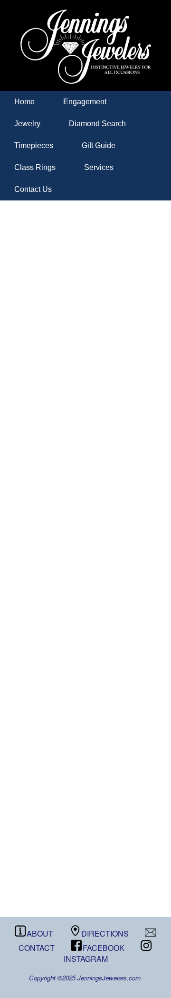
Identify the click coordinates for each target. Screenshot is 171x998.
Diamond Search (97, 124)
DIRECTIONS (105, 933)
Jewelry (27, 124)
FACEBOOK (103, 947)
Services (99, 167)
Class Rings (35, 167)
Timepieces (33, 145)
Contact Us (33, 189)
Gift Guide (98, 145)
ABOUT (40, 933)
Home (24, 102)
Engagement (84, 102)
